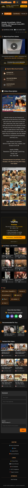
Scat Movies (16, 13)
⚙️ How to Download (14, 445)
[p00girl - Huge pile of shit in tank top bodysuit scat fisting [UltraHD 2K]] (7, 251)
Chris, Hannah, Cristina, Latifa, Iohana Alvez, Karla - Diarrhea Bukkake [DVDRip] (7, 368)
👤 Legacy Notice (14, 451)
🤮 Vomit (16, 295)
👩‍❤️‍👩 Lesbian (14, 299)
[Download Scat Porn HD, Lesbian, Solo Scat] (6, 2)
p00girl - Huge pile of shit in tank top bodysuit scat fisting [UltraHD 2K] (7, 256)
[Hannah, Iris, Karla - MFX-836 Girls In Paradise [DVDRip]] (7, 347)
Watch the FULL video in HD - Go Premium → (14, 58)
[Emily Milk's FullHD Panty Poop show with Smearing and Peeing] (20, 251)
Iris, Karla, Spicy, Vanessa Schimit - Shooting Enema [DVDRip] (19, 368)
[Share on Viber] (12, 316)
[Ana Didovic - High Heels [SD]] (7, 263)
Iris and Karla (5, 295)
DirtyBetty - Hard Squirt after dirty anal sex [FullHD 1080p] (9, 335)
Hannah (21, 291)
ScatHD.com (8, 13)
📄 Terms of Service (14, 463)
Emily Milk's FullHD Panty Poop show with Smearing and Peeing (20, 256)
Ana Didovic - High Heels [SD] (7, 268)
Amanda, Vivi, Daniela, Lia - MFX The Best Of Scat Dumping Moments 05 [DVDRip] (20, 268)
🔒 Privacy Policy (14, 461)
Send (23, 430)
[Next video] (25, 331)
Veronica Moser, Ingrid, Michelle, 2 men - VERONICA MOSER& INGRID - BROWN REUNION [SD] (20, 280)
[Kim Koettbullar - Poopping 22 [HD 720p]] (7, 275)
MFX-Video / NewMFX (8, 291)
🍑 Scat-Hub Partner (14, 453)
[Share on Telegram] (7, 316)
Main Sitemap (14, 479)
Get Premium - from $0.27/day (14, 237)
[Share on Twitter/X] (20, 316)
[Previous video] (2, 331)
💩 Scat (4, 303)
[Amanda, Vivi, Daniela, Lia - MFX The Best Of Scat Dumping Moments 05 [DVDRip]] (20, 263)
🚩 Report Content (14, 472)
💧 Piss (4, 299)
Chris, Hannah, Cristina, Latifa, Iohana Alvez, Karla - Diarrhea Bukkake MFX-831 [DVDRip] (7, 383)
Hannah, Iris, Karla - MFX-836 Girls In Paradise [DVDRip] (6, 353)
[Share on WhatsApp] (16, 316)
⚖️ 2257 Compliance (14, 469)
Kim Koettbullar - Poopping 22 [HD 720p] (7, 280)
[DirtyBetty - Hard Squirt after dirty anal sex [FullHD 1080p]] (10, 329)
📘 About (14, 448)
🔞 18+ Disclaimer (14, 466)
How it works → (14, 241)
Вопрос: (4, 420)
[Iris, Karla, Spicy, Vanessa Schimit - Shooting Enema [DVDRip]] (20, 362)
